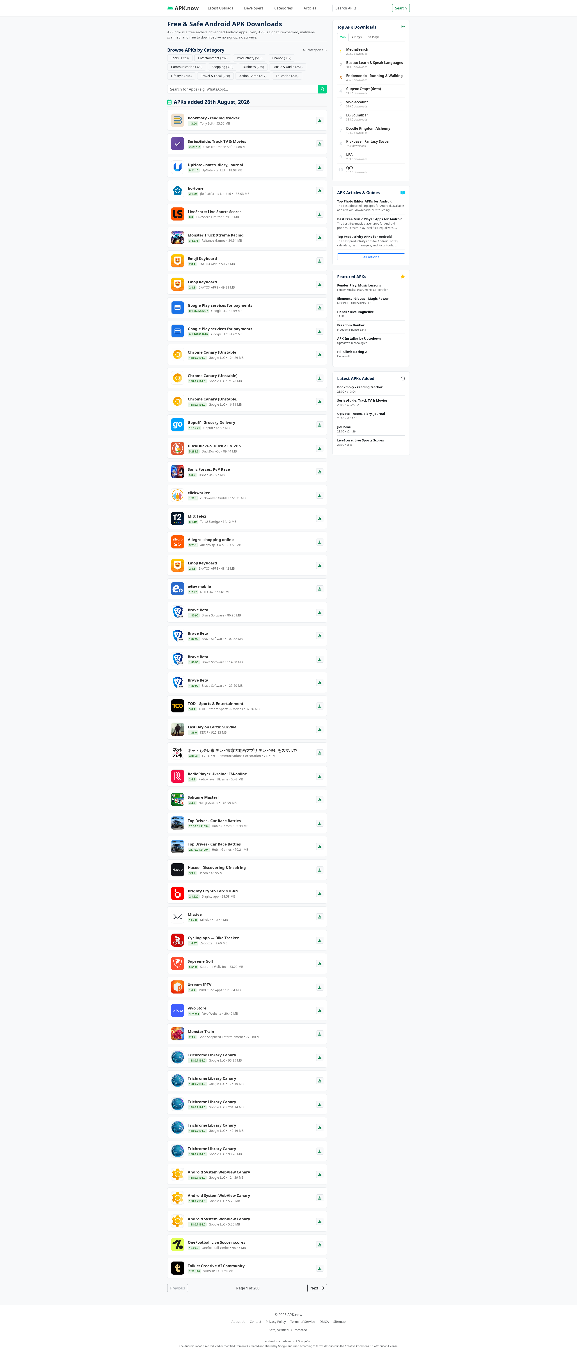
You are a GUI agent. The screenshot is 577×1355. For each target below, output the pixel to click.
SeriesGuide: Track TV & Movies (362, 400)
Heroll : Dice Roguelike (355, 312)
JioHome (344, 427)
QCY (349, 168)
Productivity (249, 58)
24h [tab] (343, 37)
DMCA (324, 1321)
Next (314, 1288)
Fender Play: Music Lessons (359, 285)
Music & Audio (287, 67)
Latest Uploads (220, 8)
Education (287, 76)
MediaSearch (357, 49)
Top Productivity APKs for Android (364, 236)
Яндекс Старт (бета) (363, 89)
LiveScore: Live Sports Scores (360, 440)
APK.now (186, 8)
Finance (281, 58)
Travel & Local (215, 76)
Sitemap (339, 1321)
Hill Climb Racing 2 (352, 352)
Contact (255, 1321)
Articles (310, 8)
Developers (253, 8)
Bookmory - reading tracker (360, 387)
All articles (371, 257)
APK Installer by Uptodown (359, 338)
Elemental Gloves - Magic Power (363, 298)
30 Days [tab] (374, 37)
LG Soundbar (357, 115)
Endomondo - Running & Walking (374, 76)
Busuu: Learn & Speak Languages (374, 63)
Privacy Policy (276, 1321)
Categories (283, 8)
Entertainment (212, 58)
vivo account (357, 102)
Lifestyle (181, 76)
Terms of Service (302, 1321)
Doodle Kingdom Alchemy (368, 128)
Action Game (252, 76)
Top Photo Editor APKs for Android (364, 201)
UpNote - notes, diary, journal (361, 414)
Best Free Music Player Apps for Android (370, 219)
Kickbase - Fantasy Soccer (368, 141)
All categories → (315, 50)
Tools (180, 58)
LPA (349, 154)
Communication (186, 67)
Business (253, 67)
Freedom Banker (351, 325)
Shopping (222, 67)
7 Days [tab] (357, 37)
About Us (238, 1321)
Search (401, 8)
